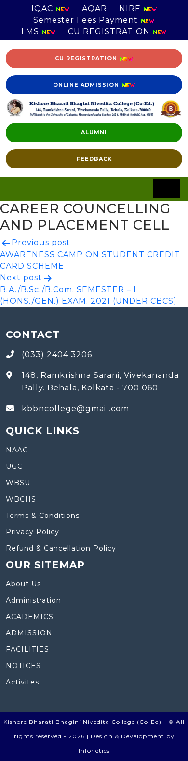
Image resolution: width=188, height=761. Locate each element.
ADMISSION (29, 633)
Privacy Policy (32, 532)
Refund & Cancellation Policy (61, 548)
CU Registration (87, 58)
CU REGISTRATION (110, 31)
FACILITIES (27, 649)
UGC (14, 466)
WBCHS (21, 499)
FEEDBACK (94, 158)
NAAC (17, 450)
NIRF (131, 8)
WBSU (18, 482)
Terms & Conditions (43, 515)
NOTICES (23, 665)
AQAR (94, 8)
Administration (33, 600)
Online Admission (87, 84)
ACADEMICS (30, 616)
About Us (23, 584)
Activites (22, 682)
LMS (31, 31)
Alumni (94, 132)
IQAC (43, 8)
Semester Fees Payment (86, 20)
